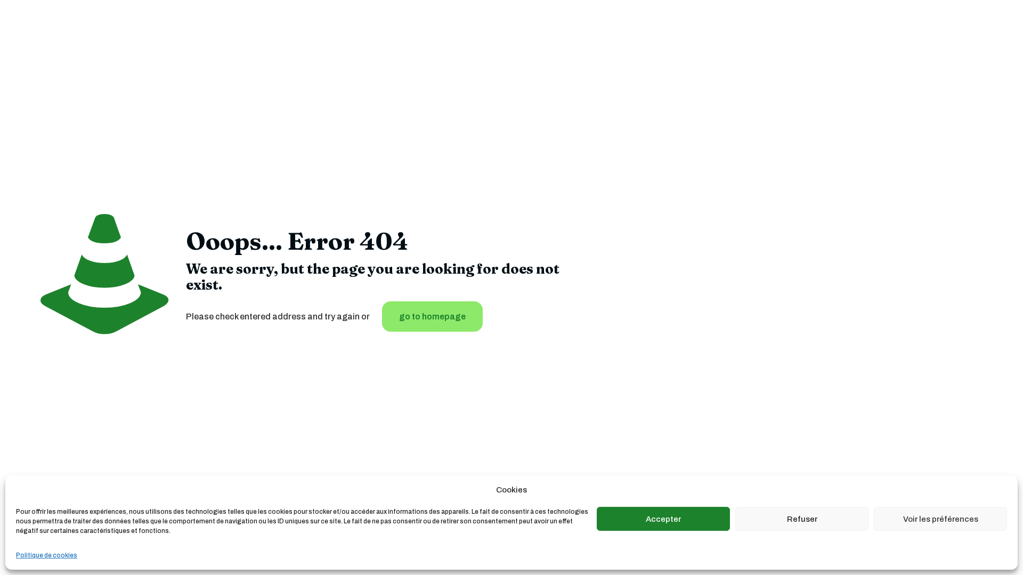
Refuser (802, 519)
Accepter (663, 519)
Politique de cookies (46, 555)
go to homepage (432, 316)
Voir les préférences (940, 519)
